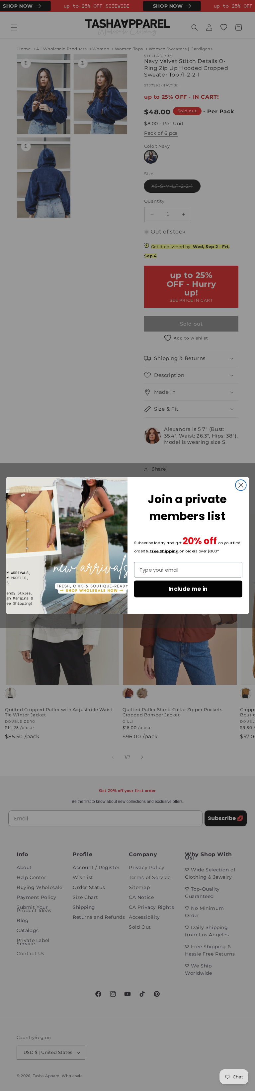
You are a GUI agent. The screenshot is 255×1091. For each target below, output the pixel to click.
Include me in (188, 589)
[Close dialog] (240, 485)
